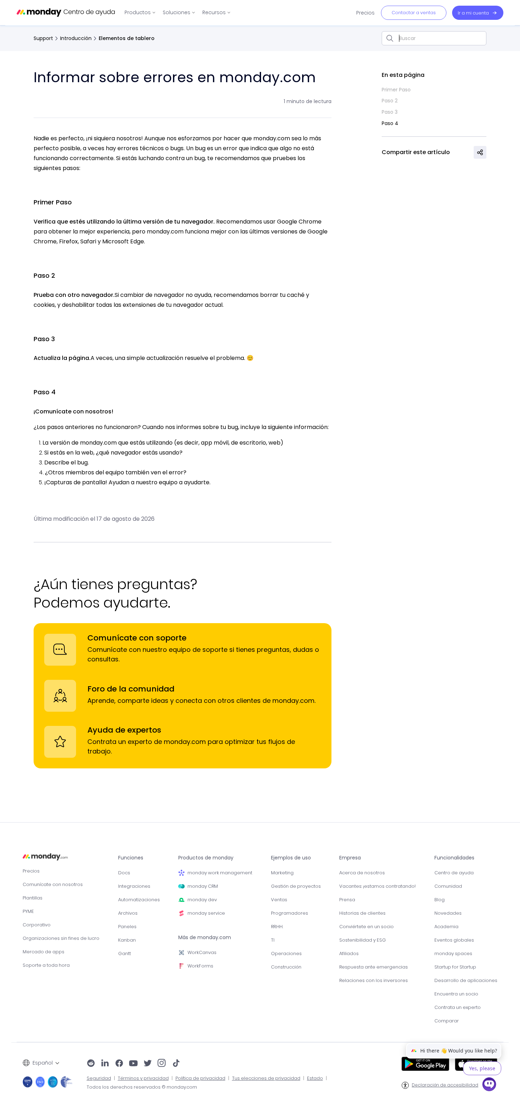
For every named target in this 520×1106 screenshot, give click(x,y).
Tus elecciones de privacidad (266, 1078)
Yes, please (482, 1068)
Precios (31, 871)
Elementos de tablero (127, 38)
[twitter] (147, 1064)
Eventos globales (454, 940)
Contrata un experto (457, 1007)
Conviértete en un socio (366, 926)
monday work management (219, 872)
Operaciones (286, 953)
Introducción (76, 38)
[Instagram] (161, 1064)
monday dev (202, 899)
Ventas (279, 899)
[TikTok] (176, 1064)
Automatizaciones (139, 899)
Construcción (286, 967)
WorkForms (200, 966)
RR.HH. (277, 926)
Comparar (446, 1020)
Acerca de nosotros (362, 872)
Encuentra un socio (456, 994)
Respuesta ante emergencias (373, 967)
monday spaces (453, 953)
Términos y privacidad (143, 1078)
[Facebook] (119, 1064)
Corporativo (37, 924)
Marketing (282, 872)
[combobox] (434, 38)
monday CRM (202, 886)
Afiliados (349, 953)
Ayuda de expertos (124, 730)
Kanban (127, 940)
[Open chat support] (489, 1085)
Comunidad (448, 886)
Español (43, 1062)
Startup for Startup (455, 967)
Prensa (347, 899)
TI (273, 940)
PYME (28, 911)
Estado (315, 1078)
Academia (446, 926)
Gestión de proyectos (296, 886)
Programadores (289, 913)
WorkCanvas (201, 952)
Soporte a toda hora (46, 965)
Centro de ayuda (454, 872)
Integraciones (134, 886)
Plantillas (32, 898)
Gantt (124, 953)
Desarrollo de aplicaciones (465, 980)
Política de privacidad (200, 1078)
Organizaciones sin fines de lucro (61, 938)
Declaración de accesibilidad (445, 1085)
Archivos (128, 913)
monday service (206, 913)
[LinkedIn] (105, 1064)
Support (43, 38)
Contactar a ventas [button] (414, 12)
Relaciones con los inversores (373, 980)
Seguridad (99, 1078)
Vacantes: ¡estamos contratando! (377, 886)
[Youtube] (133, 1064)
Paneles (127, 926)
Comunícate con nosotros (53, 884)
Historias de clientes (362, 913)
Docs (124, 872)
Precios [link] (365, 12)
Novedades (448, 913)
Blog (439, 899)
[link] (140, 12)
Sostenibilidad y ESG (362, 940)
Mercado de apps (43, 951)
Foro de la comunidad (130, 689)
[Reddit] (91, 1064)
